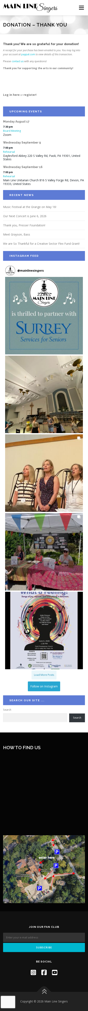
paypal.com (28, 54)
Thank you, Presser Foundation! (24, 225)
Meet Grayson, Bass (16, 234)
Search (7, 709)
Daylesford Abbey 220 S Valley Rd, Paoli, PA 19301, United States (41, 157)
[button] (44, 315)
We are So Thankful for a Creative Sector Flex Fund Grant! (41, 244)
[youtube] (54, 972)
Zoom (7, 135)
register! (30, 95)
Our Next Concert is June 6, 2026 (24, 216)
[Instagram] (33, 972)
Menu (81, 7)
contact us (18, 61)
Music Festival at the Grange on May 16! (29, 207)
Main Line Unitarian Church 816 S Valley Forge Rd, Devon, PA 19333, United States (43, 182)
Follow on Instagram (44, 686)
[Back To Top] (44, 992)
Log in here (11, 95)
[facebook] (44, 972)
